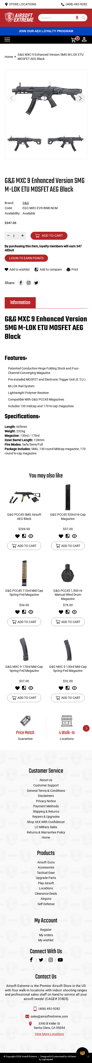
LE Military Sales (46, 827)
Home (9, 57)
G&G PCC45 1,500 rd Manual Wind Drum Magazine (67, 595)
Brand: (9, 203)
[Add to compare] (24, 537)
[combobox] (59, 18)
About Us (46, 780)
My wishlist (46, 940)
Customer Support (46, 785)
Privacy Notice (46, 801)
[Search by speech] (77, 18)
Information (20, 303)
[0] (71, 39)
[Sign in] (84, 39)
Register (46, 929)
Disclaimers (46, 796)
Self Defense (46, 904)
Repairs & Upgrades (46, 816)
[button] (80, 98)
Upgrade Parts (46, 878)
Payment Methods (46, 806)
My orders (46, 935)
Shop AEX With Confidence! (46, 822)
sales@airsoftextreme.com (49, 1016)
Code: (9, 208)
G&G (26, 203)
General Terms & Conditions (46, 790)
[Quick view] (30, 537)
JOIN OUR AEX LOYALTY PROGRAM (46, 31)
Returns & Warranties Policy (46, 832)
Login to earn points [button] (26, 258)
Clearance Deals (46, 893)
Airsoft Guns (46, 862)
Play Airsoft (46, 883)
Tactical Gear (46, 872)
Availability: (12, 213)
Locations (46, 888)
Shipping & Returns (46, 811)
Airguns (46, 898)
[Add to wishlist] (17, 537)
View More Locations (49, 1034)
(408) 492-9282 (49, 1008)
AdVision (71, 1056)
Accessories (46, 867)
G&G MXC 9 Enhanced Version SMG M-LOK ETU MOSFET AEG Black (51, 57)
